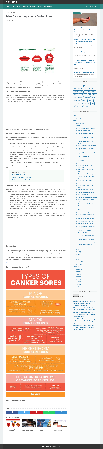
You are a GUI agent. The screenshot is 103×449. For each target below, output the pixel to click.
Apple (80, 85)
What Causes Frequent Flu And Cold (86, 189)
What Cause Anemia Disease (85, 230)
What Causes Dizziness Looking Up (86, 242)
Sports (84, 103)
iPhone (94, 94)
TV (74, 106)
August (79, 125)
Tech (88, 103)
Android (75, 85)
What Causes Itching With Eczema (86, 192)
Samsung (84, 100)
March (79, 259)
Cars (75, 88)
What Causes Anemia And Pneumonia (87, 128)
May (78, 254)
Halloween (87, 91)
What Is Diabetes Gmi (83, 194)
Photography (77, 100)
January (79, 118)
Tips (93, 103)
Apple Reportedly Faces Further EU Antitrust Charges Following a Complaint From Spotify (84, 303)
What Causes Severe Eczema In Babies (87, 197)
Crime (85, 88)
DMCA (59, 446)
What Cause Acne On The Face (85, 223)
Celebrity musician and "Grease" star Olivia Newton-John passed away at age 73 (84, 62)
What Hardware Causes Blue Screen (86, 183)
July (78, 249)
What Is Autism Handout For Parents (87, 145)
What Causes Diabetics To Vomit (86, 239)
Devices (91, 88)
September (80, 123)
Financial (76, 91)
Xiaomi (86, 106)
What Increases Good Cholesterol (86, 247)
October (79, 269)
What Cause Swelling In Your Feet (86, 163)
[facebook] (12, 412)
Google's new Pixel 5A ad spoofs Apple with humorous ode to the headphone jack (85, 321)
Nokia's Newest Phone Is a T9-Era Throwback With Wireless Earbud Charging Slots (84, 327)
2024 (76, 115)
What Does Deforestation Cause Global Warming (24, 180)
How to (75, 94)
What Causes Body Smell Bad (85, 130)
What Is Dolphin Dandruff (18, 175)
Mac (75, 97)
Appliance (86, 85)
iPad (89, 94)
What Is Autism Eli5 (82, 232)
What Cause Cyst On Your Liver (85, 221)
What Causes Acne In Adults (85, 180)
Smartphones (77, 103)
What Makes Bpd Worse (83, 156)
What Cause (80, 106)
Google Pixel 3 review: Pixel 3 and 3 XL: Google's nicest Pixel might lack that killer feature (84, 314)
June (78, 252)
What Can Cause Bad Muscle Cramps (21, 177)
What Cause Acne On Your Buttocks (86, 218)
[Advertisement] (36, 34)
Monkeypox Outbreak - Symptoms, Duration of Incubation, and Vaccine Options (84, 30)
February (79, 261)
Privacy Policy (53, 446)
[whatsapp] (49, 412)
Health (32, 6)
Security (25, 6)
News (13, 6)
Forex (81, 91)
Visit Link (11, 2)
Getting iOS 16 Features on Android (84, 72)
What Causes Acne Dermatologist (86, 174)
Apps (18, 6)
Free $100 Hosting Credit (44, 6)
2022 (77, 266)
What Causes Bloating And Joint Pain (87, 212)
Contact (48, 446)
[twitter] (24, 412)
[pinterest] (36, 412)
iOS (86, 94)
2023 (77, 120)
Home (7, 6)
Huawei (81, 94)
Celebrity (80, 88)
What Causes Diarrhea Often (85, 244)
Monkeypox (87, 97)
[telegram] (61, 412)
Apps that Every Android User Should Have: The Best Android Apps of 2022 (84, 41)
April (78, 256)
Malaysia (80, 97)
